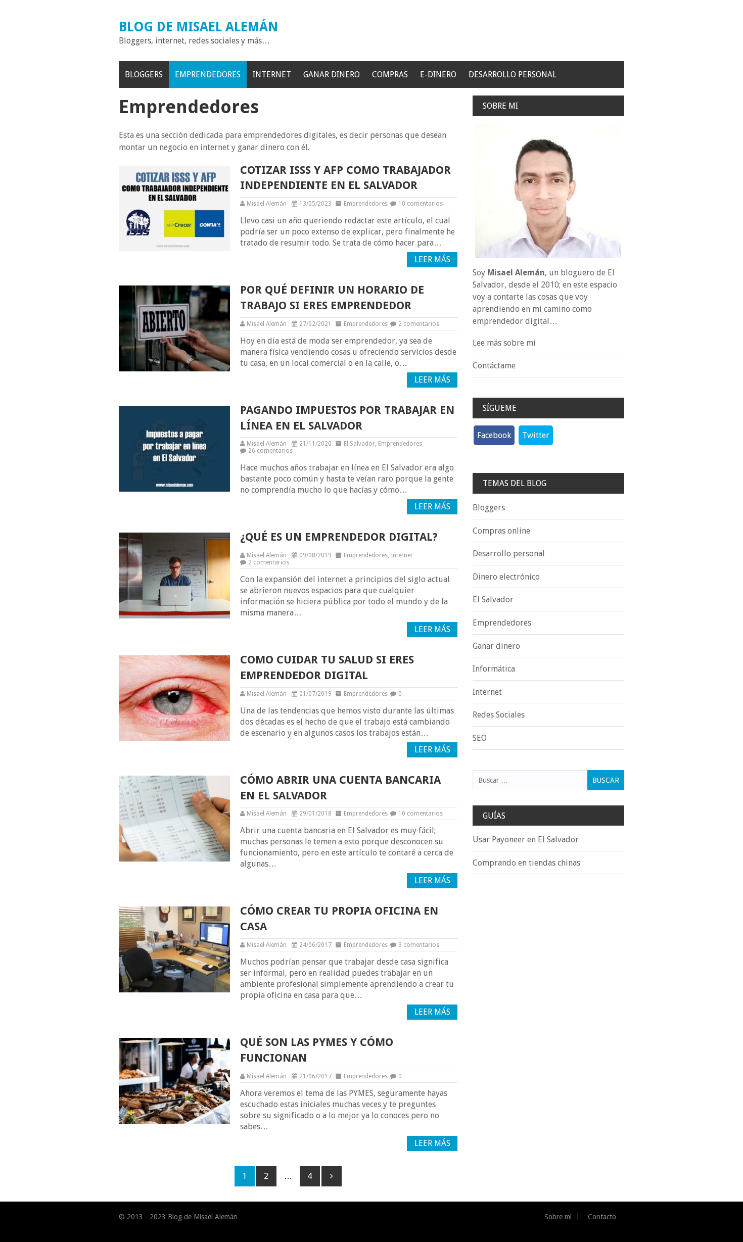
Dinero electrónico (506, 577)
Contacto (602, 1217)
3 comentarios (418, 944)
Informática (494, 669)
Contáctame (494, 365)
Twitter (535, 435)
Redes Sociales (499, 715)
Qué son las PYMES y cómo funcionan (316, 1050)
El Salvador (359, 443)
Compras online (501, 531)
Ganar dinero (331, 74)
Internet (272, 74)
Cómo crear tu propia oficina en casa (339, 918)
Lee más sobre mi (504, 343)
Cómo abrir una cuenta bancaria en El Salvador (340, 788)
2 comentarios (418, 323)
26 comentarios (270, 450)
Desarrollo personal (512, 74)
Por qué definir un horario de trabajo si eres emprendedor (332, 297)
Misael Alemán (267, 203)
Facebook (494, 435)
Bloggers (144, 74)
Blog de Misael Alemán (198, 26)
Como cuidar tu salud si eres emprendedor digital (327, 667)
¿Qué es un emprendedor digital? (339, 537)
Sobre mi (558, 1217)
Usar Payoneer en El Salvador (526, 839)
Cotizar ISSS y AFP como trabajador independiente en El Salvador (345, 178)
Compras (390, 74)
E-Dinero (438, 74)
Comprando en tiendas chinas (526, 863)
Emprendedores (208, 74)
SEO (480, 738)
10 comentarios (420, 203)
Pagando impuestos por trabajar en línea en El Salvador (347, 418)
